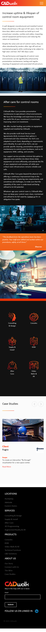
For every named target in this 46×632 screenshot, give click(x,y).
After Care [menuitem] (9, 523)
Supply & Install (23, 25)
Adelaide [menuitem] (8, 502)
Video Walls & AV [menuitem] (12, 547)
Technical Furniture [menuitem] (13, 550)
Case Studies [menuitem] (10, 574)
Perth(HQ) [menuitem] (9, 499)
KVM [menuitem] (7, 543)
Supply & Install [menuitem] (11, 519)
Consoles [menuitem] (9, 540)
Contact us (31, 197)
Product (23, 33)
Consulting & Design (23, 22)
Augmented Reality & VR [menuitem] (15, 530)
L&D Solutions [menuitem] (11, 554)
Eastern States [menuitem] (11, 506)
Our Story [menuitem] (9, 564)
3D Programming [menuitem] (12, 526)
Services (23, 19)
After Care (23, 29)
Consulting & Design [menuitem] (13, 516)
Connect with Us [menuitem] (12, 567)
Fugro (5, 449)
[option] (23, 443)
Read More (6, 467)
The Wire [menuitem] (9, 571)
